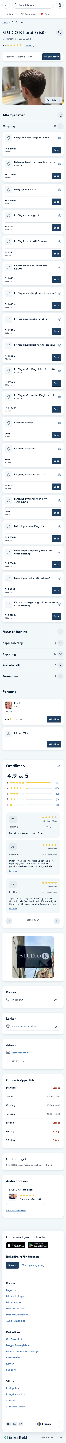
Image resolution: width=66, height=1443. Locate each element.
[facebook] (20, 1424)
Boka (56, 150)
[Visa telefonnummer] (55, 999)
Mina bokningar (15, 1296)
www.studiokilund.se (24, 1026)
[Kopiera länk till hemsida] (55, 1026)
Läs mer (13, 871)
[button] (33, 143)
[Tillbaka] (6, 5)
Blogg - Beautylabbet (18, 1345)
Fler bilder (52, 100)
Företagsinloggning (33, 1265)
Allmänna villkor (15, 1406)
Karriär (10, 1363)
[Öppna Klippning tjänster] (60, 654)
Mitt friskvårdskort (17, 1314)
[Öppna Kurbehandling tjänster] (60, 665)
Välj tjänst (54, 719)
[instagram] (8, 1424)
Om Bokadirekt (14, 1339)
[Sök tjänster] (60, 115)
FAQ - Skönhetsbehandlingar (22, 1351)
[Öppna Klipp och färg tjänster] (60, 643)
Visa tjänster (51, 56)
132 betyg (29, 45)
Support (11, 1369)
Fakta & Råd (13, 1357)
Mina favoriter (14, 1302)
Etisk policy (12, 1388)
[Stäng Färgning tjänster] (60, 126)
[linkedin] (14, 1424)
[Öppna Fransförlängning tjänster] (60, 632)
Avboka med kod (15, 1320)
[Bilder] (33, 957)
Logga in (11, 1290)
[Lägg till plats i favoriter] (60, 32)
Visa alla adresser (16, 1210)
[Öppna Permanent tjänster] (60, 676)
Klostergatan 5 (20, 1052)
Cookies (10, 1400)
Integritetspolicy (15, 1394)
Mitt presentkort (15, 1308)
